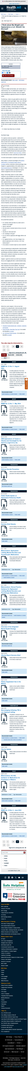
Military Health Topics (7, 936)
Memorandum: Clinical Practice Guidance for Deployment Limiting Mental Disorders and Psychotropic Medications (11, 590)
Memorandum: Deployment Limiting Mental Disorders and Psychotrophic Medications (11, 553)
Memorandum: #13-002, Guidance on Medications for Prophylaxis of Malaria (10, 778)
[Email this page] (9, 73)
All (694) (4, 355)
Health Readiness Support (7, 459)
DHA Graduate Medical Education (8, 925)
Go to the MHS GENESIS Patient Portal (9, 1017)
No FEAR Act (8, 1040)
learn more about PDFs (17, 1066)
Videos (5, 865)
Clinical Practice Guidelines (7, 985)
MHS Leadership (4, 906)
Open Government (9, 1049)
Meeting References (5, 998)
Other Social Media (8, 75)
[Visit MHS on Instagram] (5, 878)
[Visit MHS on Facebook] (12, 878)
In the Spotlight (4, 976)
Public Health (15, 80)
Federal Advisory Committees (7, 912)
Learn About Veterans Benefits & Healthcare (10, 1021)
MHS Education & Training (8, 921)
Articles (6, 856)
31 (21, 346)
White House (14, 1052)
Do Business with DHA (6, 1027)
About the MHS (5, 904)
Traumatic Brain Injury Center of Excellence (13, 739)
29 (13, 346)
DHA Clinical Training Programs (7, 923)
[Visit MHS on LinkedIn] (9, 878)
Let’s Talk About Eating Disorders (9, 333)
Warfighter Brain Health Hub (7, 943)
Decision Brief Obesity (8, 524)
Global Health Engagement (7, 800)
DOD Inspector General (7, 1046)
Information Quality (20, 1046)
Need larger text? (8, 21)
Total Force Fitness (18, 153)
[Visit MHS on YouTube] (19, 878)
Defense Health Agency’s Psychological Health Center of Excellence (12, 162)
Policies (2, 1000)
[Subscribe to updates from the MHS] (22, 878)
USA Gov (6, 1052)
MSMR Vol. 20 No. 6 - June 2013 (11, 810)
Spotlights (6, 863)
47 (4, 350)
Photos (5, 861)
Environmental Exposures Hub (7, 947)
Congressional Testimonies (6, 987)
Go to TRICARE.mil (5, 1013)
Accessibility (10, 1043)
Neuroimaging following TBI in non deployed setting (11, 711)
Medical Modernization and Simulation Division (11, 934)
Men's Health (4, 963)
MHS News (4, 968)
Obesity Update (6, 749)
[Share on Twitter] (5, 73)
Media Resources (4, 980)
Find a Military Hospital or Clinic (7, 1015)
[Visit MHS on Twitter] (16, 878)
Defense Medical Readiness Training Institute (10, 928)
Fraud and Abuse (17, 1040)
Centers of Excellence (5, 953)
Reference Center (6, 983)
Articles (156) (19, 355)
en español (11, 331)
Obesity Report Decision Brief (10, 655)
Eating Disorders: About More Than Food (11, 329)
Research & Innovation (6, 961)
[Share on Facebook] (3, 73)
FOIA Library (3, 991)
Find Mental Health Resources (7, 1025)
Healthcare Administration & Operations (9, 949)
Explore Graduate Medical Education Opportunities (11, 1029)
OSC (22, 1052)
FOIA (18, 1043)
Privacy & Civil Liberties (6, 959)
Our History (3, 915)
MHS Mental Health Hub (7, 486)
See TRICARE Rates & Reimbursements (9, 1023)
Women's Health (4, 965)
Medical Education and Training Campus (9, 932)
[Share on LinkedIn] (7, 73)
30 (17, 346)
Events (5, 858)
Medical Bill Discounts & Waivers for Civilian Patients (12, 957)
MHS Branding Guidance (6, 917)
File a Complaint (4, 1031)
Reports (2, 1006)
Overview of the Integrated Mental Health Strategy (9, 628)
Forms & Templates (5, 993)
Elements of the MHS (5, 908)
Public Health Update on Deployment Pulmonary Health (11, 497)
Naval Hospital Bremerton (6, 168)
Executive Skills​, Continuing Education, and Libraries (12, 930)
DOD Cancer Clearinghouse (7, 941)
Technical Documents (5, 1008)
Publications (3, 1004)
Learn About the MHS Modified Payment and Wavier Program (14, 1019)
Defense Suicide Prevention (10, 469)
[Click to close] (26, 379)
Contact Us (3, 919)
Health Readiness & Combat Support (9, 394)
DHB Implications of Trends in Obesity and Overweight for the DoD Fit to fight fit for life (11, 441)
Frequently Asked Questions (7, 995)
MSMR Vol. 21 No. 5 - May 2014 (11, 404)
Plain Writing (19, 1049)
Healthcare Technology (6, 955)
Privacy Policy (17, 1037)
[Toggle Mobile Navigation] (2, 8)
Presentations (4, 1002)
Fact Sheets (3, 989)
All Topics (3, 938)
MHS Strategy (4, 910)
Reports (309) (11, 355)
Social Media (4, 978)
